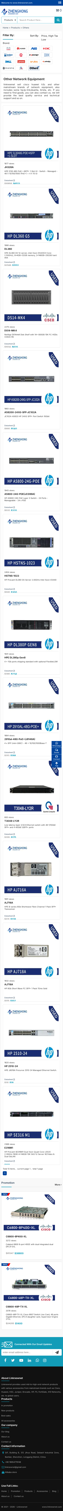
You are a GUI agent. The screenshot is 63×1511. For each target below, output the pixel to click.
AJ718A (8, 984)
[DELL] (8, 61)
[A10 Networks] (33, 48)
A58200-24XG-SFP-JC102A (20, 412)
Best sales (6, 1415)
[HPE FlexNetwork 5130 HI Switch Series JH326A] (31, 134)
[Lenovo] (21, 61)
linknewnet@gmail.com (15, 1467)
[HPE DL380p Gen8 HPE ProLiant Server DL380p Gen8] (31, 624)
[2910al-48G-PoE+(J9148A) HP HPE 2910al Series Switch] (31, 706)
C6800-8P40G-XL (16, 1236)
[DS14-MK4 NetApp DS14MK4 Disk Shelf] (31, 297)
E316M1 (8, 1147)
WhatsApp (56, 746)
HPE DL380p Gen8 (14, 657)
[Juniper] (8, 55)
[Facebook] (6, 1360)
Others (26, 27)
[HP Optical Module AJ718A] (31, 951)
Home (5, 27)
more (7, 1164)
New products (7, 1410)
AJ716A (8, 902)
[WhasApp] (38, 1360)
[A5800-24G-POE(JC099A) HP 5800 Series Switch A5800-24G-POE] (31, 461)
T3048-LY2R (11, 820)
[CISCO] (8, 48)
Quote (56, 752)
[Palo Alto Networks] (46, 61)
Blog (54, 1491)
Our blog (5, 1431)
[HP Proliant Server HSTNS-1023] (31, 542)
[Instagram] (45, 1360)
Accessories (42, 1491)
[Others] (33, 68)
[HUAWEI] (21, 48)
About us (5, 1436)
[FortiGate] (33, 55)
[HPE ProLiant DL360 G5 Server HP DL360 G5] (31, 216)
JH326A (9, 167)
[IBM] (46, 55)
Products (15, 27)
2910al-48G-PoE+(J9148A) (19, 739)
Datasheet (8, 180)
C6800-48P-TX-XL (16, 1306)
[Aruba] (33, 61)
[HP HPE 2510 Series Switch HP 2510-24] (31, 1033)
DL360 (8, 248)
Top (56, 766)
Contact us (6, 1442)
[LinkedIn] (30, 1360)
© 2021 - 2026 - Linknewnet (14, 1507)
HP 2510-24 (11, 1066)
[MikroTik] (8, 68)
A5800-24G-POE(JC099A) (19, 494)
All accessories (8, 1421)
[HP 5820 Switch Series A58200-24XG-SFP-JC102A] (31, 379)
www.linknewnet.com (52, 1507)
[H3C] (46, 48)
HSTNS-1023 (11, 575)
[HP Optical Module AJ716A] (31, 869)
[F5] (21, 55)
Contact (56, 759)
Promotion (8, 1182)
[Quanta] (21, 68)
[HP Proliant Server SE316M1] (31, 1115)
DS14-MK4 (10, 330)
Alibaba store (11, 1472)
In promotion (7, 1405)
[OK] (57, 1352)
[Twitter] (13, 1360)
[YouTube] (21, 1360)
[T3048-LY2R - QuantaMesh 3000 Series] (31, 787)
